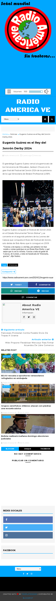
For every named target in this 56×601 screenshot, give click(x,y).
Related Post (9, 350)
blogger (10, 449)
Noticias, (37, 155)
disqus (27, 449)
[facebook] (23, 573)
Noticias (13, 134)
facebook (45, 449)
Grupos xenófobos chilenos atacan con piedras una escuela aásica (26, 407)
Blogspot (28, 598)
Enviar (18, 291)
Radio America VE (28, 106)
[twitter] (27, 573)
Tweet (18, 285)
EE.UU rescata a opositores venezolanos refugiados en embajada (22, 376)
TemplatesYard (29, 594)
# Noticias (13, 265)
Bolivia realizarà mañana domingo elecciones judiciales (25, 437)
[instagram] (31, 573)
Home (5, 134)
